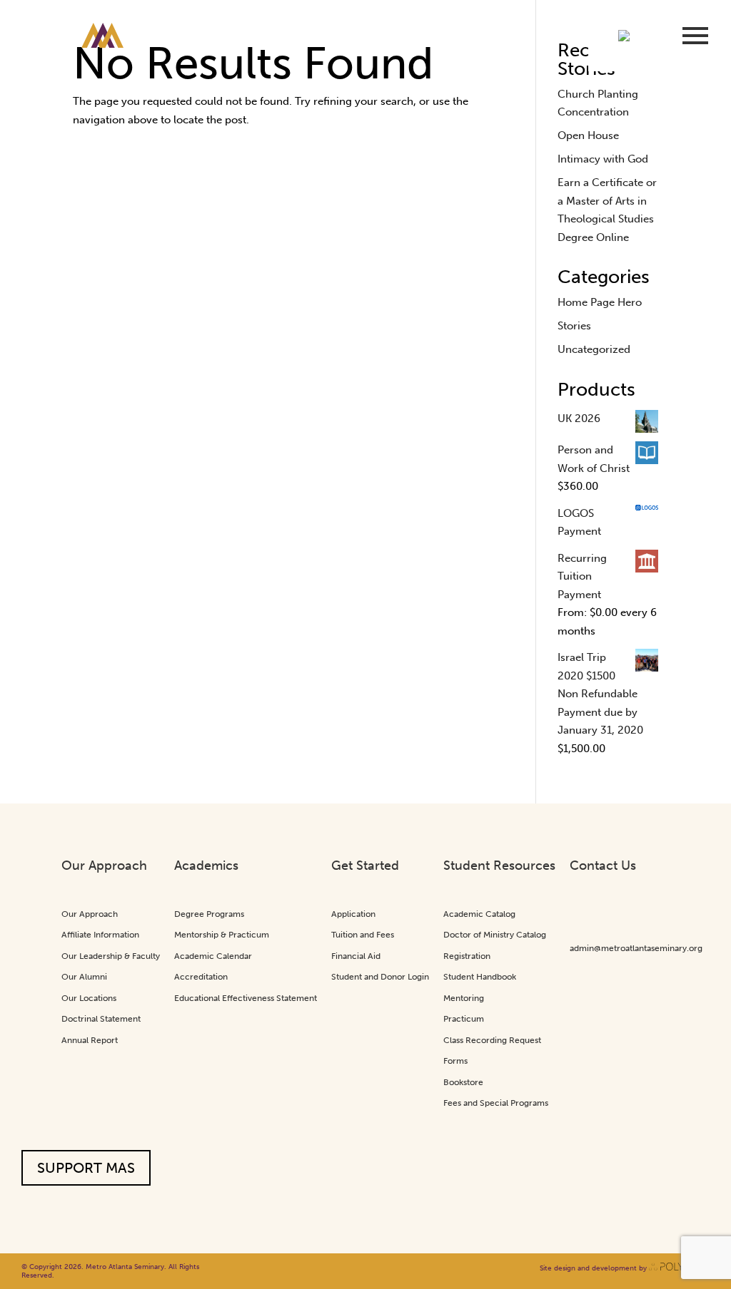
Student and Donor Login (380, 977)
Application (353, 914)
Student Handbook (479, 977)
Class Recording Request (492, 1040)
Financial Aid (355, 956)
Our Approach (89, 914)
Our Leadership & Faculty (110, 956)
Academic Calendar (213, 956)
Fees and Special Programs (495, 1103)
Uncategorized (594, 349)
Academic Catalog (479, 914)
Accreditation (201, 977)
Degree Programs (209, 914)
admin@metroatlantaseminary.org (636, 948)
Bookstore (463, 1082)
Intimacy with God (603, 159)
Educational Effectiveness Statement (245, 998)
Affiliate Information (100, 935)
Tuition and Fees (362, 935)
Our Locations (88, 998)
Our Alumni (84, 977)
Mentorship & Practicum (221, 935)
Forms (455, 1061)
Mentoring (463, 998)
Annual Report (89, 1040)
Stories (574, 325)
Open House (588, 135)
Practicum (463, 1019)
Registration (466, 956)
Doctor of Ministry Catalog (494, 935)
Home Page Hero (600, 302)
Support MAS (86, 1167)
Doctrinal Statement (101, 1019)
